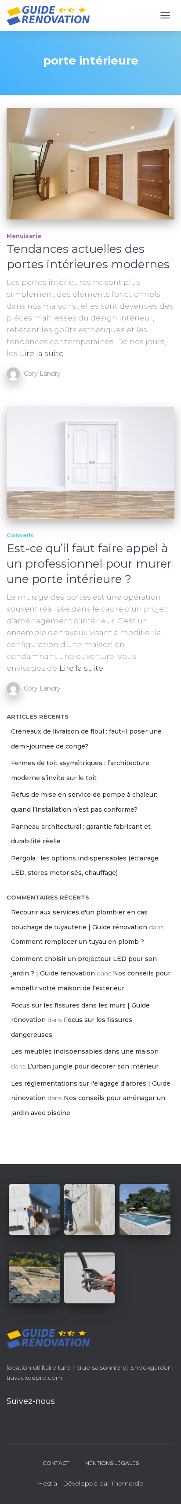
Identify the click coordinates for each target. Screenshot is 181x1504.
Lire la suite (42, 353)
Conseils (20, 535)
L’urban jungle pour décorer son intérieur (93, 1066)
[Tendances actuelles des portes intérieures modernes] (90, 163)
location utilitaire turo (39, 1367)
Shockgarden (151, 1367)
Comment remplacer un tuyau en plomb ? (77, 942)
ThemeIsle (127, 1483)
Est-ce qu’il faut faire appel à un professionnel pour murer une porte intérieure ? (89, 563)
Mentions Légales (111, 1463)
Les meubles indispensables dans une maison (85, 1051)
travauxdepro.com (34, 1378)
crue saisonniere (101, 1367)
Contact (56, 1463)
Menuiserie (24, 235)
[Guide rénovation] (52, 15)
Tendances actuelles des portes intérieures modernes (88, 256)
